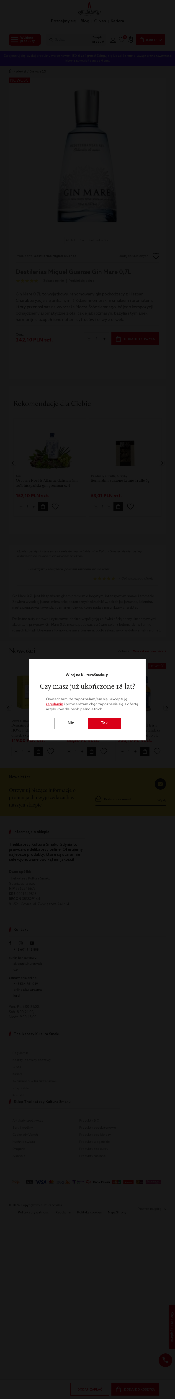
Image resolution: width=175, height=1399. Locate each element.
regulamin (54, 704)
